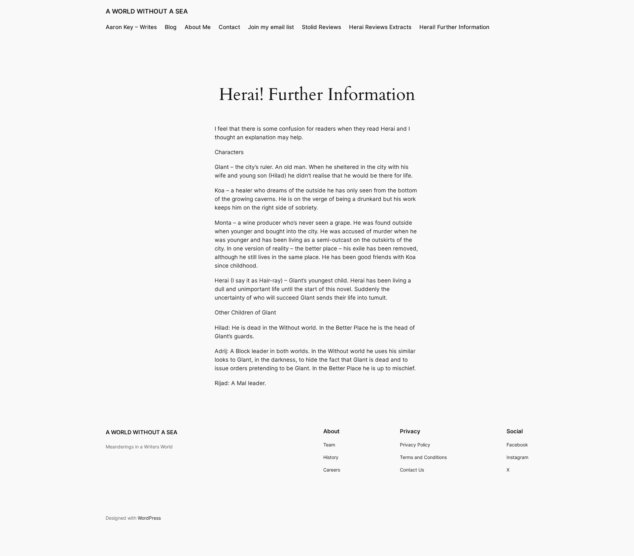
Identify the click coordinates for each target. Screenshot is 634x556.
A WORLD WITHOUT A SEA (147, 11)
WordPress (149, 518)
